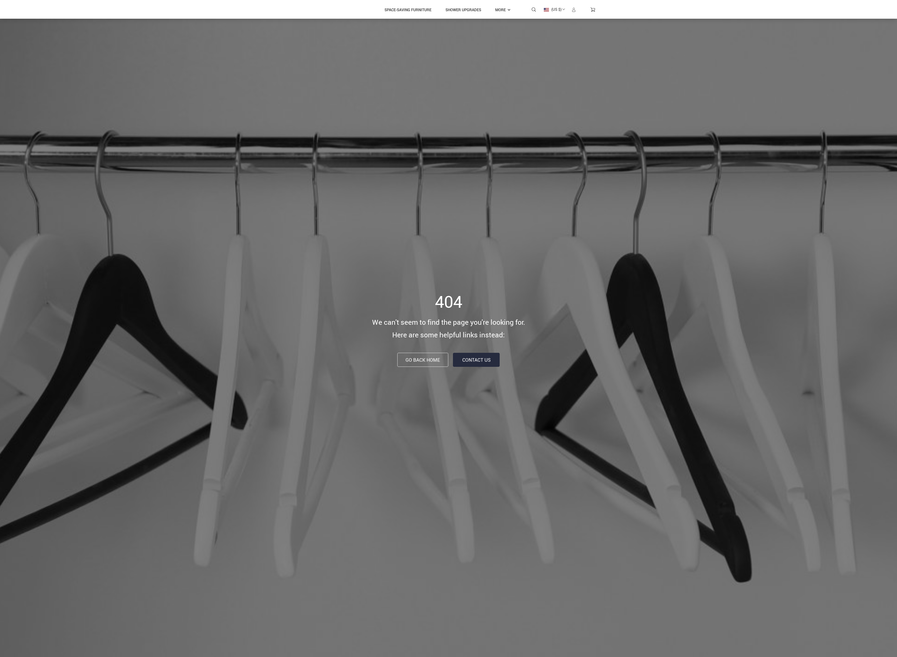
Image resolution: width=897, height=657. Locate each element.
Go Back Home (423, 360)
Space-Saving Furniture (407, 9)
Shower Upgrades (463, 9)
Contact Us (476, 360)
